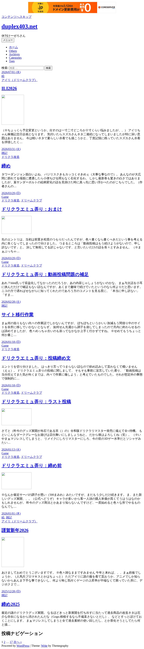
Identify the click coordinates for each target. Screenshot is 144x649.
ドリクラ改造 (11, 156)
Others (13, 51)
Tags (12, 61)
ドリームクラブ (31, 200)
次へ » (18, 642)
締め (6, 165)
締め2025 (11, 604)
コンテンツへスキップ (17, 16)
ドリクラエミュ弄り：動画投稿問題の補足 (45, 274)
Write (44, 645)
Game (5, 196)
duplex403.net (20, 26)
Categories (15, 57)
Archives (14, 54)
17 (11, 642)
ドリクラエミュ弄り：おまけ (32, 209)
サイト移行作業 (18, 314)
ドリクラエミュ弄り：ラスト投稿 (36, 401)
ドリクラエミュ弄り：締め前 (32, 465)
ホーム (13, 47)
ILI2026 (9, 88)
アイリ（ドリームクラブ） (20, 80)
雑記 (5, 153)
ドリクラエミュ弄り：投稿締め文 (36, 358)
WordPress (22, 645)
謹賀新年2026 (15, 530)
